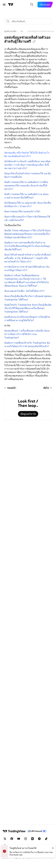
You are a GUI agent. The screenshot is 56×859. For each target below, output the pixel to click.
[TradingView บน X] (5, 839)
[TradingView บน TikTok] (46, 839)
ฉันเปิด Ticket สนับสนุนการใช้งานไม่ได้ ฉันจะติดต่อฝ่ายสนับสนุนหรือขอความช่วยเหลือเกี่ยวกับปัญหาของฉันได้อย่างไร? (27, 234)
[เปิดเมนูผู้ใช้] (4, 4)
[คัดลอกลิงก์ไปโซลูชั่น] (34, 41)
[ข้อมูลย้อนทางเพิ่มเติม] (22, 31)
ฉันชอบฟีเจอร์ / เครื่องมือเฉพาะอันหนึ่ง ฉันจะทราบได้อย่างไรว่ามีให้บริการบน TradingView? (27, 334)
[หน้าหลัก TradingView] (10, 5)
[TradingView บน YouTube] (19, 839)
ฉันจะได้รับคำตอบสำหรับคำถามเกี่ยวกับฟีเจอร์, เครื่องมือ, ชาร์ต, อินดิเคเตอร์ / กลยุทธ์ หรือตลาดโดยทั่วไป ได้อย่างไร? (27, 258)
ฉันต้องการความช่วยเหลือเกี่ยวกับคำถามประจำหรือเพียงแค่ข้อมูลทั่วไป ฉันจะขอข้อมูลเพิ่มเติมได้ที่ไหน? (27, 246)
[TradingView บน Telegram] (39, 839)
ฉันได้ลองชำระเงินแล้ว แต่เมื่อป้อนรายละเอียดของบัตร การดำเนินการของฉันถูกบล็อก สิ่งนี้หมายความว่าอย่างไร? (27, 165)
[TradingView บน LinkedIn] (32, 839)
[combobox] (28, 21)
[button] (10, 31)
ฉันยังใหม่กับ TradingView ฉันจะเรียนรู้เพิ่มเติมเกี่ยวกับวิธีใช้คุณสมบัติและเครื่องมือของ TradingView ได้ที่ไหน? (28, 308)
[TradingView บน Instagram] (26, 839)
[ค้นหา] (32, 4)
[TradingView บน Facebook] (12, 839)
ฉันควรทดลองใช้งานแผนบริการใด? (22, 211)
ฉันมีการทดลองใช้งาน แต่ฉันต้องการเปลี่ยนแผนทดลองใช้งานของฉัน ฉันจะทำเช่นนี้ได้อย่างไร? (26, 185)
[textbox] (29, 21)
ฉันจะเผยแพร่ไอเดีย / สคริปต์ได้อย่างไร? (24, 290)
